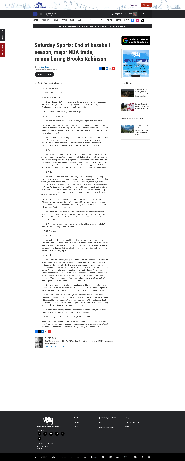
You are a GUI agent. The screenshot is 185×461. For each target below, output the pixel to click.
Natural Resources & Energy (141, 126)
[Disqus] (92, 385)
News (56, 20)
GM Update (2, 35)
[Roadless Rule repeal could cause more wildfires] (127, 129)
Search (119, 20)
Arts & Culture (68, 20)
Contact (76, 422)
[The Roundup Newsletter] (136, 63)
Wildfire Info (2, 50)
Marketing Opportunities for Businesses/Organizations (107, 418)
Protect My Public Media (132, 422)
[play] (35, 14)
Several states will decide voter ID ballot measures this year (142, 106)
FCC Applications (130, 418)
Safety (126, 20)
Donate (147, 5)
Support (99, 20)
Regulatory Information (106, 427)
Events (109, 20)
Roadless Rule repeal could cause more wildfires (142, 132)
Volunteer (134, 5)
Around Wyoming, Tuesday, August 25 (134, 118)
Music (80, 20)
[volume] (41, 14)
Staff (101, 423)
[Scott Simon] (39, 342)
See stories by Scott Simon (56, 346)
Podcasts (46, 20)
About (89, 20)
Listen (35, 20)
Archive (127, 426)
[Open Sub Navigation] (39, 20)
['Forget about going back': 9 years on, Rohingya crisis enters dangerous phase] (127, 93)
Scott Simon (45, 67)
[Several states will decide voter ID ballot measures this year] (127, 107)
